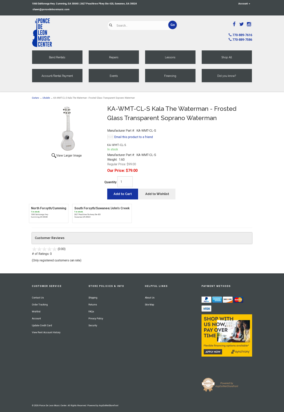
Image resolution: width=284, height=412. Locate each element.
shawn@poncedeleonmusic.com (50, 9)
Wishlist (36, 311)
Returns (92, 304)
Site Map (149, 304)
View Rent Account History (46, 332)
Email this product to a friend (133, 137)
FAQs (91, 311)
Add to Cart (123, 194)
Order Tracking (40, 304)
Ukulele (46, 98)
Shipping (92, 297)
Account (243, 3)
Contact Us (38, 297)
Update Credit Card (42, 325)
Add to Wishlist (157, 194)
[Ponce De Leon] (66, 32)
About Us (150, 297)
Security (92, 325)
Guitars (35, 98)
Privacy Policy (95, 318)
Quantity (110, 182)
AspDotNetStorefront (108, 405)
